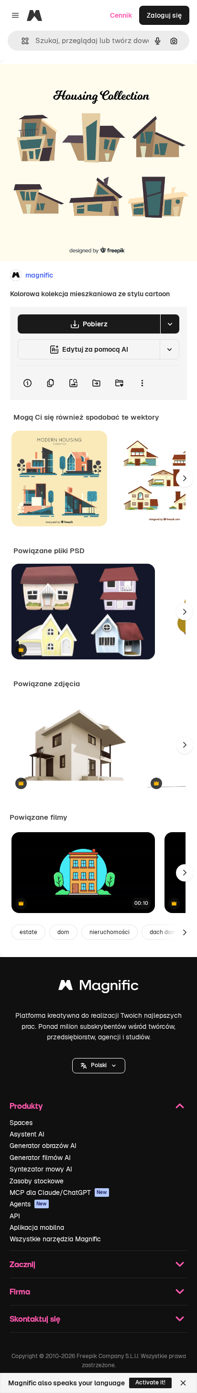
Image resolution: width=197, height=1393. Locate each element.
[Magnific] (98, 987)
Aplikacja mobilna (37, 1227)
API (15, 1216)
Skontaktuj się (35, 1319)
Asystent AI (27, 1134)
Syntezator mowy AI (41, 1169)
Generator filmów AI (40, 1157)
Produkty (26, 1106)
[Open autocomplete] (21, 41)
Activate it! (150, 1382)
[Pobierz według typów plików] (169, 324)
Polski (99, 1065)
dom (63, 932)
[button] (98, 1065)
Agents (28, 1204)
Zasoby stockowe (37, 1181)
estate (28, 932)
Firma (20, 1291)
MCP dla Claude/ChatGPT (58, 1192)
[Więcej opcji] (142, 382)
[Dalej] (184, 478)
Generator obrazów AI (43, 1145)
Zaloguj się (164, 15)
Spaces (21, 1122)
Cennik (121, 15)
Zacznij (22, 1264)
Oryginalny (66, 82)
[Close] (183, 1383)
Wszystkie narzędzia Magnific (55, 1239)
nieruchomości (109, 932)
